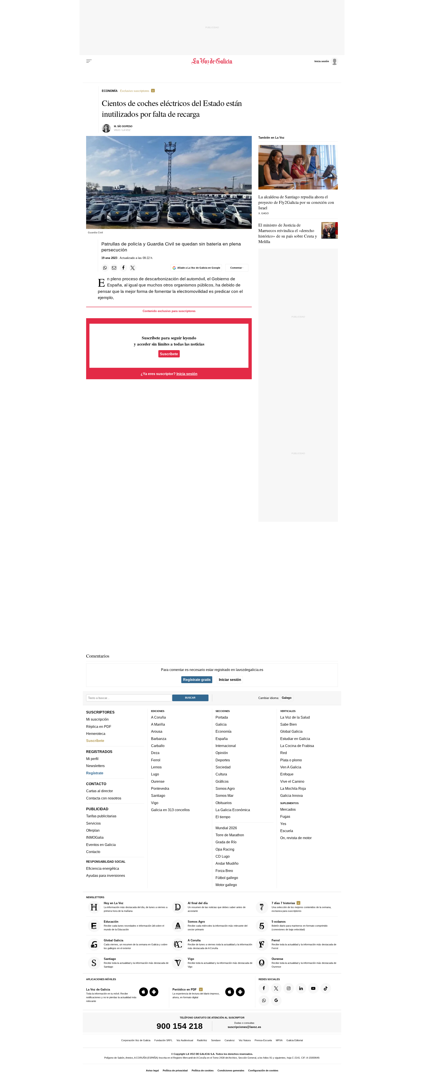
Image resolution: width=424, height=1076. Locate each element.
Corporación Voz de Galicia (135, 1040)
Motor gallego (226, 885)
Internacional (226, 746)
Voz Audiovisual (184, 1040)
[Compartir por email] (114, 267)
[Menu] (89, 61)
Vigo (154, 803)
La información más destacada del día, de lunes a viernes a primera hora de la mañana (135, 906)
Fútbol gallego (227, 878)
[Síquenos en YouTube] (313, 988)
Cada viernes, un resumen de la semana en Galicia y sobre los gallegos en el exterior (135, 944)
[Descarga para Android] (154, 991)
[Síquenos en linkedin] (301, 988)
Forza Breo (224, 870)
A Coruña (158, 717)
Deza (155, 753)
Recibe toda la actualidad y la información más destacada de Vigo (220, 962)
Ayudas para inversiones (105, 875)
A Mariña (158, 724)
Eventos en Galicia (101, 844)
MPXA (279, 1040)
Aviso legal (152, 1070)
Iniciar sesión (230, 680)
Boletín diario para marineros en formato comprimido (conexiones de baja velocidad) (299, 925)
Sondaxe (216, 1040)
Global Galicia (291, 731)
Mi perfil (92, 759)
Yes (283, 823)
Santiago (158, 795)
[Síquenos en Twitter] (276, 988)
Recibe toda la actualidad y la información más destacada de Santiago (136, 962)
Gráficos (222, 781)
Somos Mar (224, 795)
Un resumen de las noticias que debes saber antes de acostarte (217, 906)
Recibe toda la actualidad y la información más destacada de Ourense (304, 962)
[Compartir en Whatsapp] (105, 267)
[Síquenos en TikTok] (325, 988)
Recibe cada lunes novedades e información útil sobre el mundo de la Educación (134, 925)
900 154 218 (180, 1026)
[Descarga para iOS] (143, 991)
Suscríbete (169, 354)
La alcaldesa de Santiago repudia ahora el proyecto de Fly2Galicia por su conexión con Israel (296, 202)
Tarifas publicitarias (101, 816)
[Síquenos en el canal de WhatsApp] (264, 1000)
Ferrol (155, 760)
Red (283, 753)
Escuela (286, 831)
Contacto (93, 852)
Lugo (155, 774)
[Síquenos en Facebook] (264, 988)
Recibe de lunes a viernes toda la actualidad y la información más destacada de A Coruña (220, 944)
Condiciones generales (231, 1070)
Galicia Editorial (294, 1040)
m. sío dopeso (123, 126)
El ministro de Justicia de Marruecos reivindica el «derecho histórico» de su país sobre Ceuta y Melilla (287, 233)
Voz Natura (245, 1040)
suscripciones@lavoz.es (244, 1027)
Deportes (223, 760)
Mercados (288, 809)
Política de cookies (203, 1070)
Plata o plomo (291, 760)
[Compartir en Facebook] (123, 267)
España (222, 738)
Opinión (222, 753)
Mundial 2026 (226, 828)
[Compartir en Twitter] (132, 267)
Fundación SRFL (163, 1040)
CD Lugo (223, 856)
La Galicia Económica (233, 810)
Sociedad (223, 767)
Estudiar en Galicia (295, 738)
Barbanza (158, 738)
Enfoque (286, 774)
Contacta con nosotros (103, 798)
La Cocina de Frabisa (297, 746)
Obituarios (224, 803)
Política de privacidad (175, 1070)
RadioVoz (202, 1040)
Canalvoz (230, 1040)
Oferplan (93, 830)
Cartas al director (99, 791)
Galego (287, 697)
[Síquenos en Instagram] (288, 988)
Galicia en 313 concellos (170, 810)
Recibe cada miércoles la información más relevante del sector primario (217, 925)
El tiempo (223, 817)
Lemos (156, 767)
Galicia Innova (291, 795)
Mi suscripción (97, 719)
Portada (222, 717)
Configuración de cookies (263, 1070)
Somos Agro (225, 788)
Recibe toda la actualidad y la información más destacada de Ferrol (304, 944)
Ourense (158, 781)
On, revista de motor (296, 838)
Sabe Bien (288, 724)
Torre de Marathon (230, 835)
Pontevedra (160, 788)
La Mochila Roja (293, 788)
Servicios (93, 823)
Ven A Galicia (290, 767)
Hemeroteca (95, 734)
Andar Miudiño (227, 863)
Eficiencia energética (102, 868)
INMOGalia (95, 837)
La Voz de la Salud (295, 717)
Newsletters (95, 766)
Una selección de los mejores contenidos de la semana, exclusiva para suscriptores (301, 906)
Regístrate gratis (197, 680)
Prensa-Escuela (263, 1040)
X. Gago (263, 213)
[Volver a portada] (212, 61)
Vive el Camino (292, 781)
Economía (223, 731)
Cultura (221, 774)
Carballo (158, 746)
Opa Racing (225, 849)
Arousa (156, 731)
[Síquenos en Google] (276, 1000)
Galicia (221, 724)
